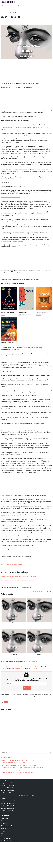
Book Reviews (36, 666)
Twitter (35, 668)
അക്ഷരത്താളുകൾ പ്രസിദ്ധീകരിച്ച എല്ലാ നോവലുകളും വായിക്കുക (18, 576)
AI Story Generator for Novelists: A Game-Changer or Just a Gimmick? (18, 760)
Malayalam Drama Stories (7, 785)
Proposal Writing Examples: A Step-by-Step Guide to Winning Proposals (18, 765)
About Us (3, 820)
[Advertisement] (26, 72)
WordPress (31, 795)
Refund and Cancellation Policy (9, 840)
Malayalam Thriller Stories (7, 787)
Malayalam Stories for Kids (7, 790)
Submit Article (4, 818)
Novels (20, 666)
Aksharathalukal (8, 757)
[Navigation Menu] (50, 2)
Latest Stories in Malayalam (18, 668)
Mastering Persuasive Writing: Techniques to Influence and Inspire (17, 772)
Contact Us (3, 823)
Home (2, 12)
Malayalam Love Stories (7, 783)
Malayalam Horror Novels (7, 810)
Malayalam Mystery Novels (7, 805)
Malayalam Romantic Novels (8, 800)
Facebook (42, 668)
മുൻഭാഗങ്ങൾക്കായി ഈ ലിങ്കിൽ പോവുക (11, 564)
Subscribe (27, 688)
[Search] (18, 6)
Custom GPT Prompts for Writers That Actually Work (13, 762)
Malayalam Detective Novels (8, 813)
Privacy (3, 831)
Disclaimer (3, 836)
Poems (28, 666)
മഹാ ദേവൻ (5, 20)
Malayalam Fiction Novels (7, 803)
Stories (24, 666)
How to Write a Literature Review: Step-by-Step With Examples (16, 770)
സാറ (6, 702)
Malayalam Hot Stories (6, 792)
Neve (20, 795)
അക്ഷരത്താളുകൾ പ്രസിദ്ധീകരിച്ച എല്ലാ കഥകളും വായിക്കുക (17, 580)
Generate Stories (32, 661)
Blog (2, 833)
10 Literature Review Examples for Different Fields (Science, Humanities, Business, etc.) (22, 767)
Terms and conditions (6, 838)
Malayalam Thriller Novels (7, 808)
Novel (6, 12)
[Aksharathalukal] (8, 2)
